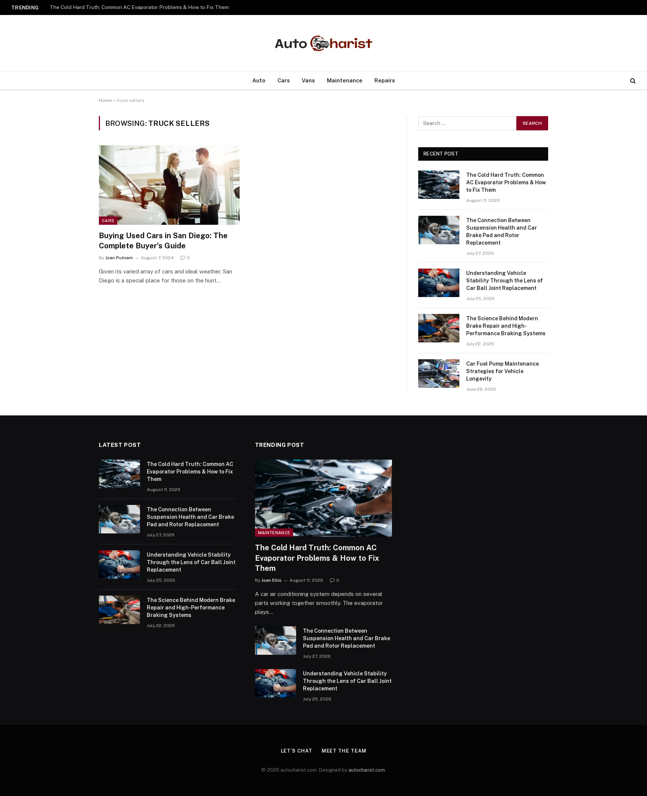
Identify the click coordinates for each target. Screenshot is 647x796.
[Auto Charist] (323, 43)
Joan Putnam (119, 257)
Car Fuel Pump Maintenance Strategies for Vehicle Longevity (502, 371)
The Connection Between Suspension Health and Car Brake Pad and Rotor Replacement (143, 7)
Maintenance (344, 80)
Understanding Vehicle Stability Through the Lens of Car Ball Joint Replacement (504, 280)
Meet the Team (344, 751)
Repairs (384, 80)
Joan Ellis (271, 580)
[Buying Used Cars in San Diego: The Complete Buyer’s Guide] (169, 185)
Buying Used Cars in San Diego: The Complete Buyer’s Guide (163, 240)
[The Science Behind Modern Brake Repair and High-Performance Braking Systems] (438, 328)
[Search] (632, 80)
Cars (283, 80)
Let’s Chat (296, 751)
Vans (308, 80)
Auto (258, 80)
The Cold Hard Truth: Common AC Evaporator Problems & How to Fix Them (506, 182)
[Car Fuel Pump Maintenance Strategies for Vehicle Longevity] (438, 373)
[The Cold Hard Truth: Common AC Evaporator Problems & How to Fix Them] (438, 184)
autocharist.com (367, 770)
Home (105, 100)
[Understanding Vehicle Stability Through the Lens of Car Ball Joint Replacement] (438, 283)
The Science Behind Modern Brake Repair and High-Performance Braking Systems (506, 325)
